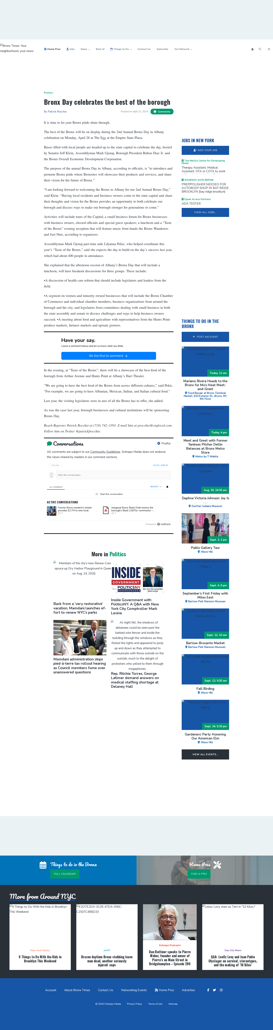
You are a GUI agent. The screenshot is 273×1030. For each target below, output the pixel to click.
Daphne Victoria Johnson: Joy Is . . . (205, 502)
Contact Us (144, 49)
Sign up (164, 465)
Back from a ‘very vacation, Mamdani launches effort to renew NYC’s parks (79, 608)
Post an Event (207, 336)
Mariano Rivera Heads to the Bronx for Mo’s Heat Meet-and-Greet (205, 389)
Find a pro (199, 873)
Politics (48, 92)
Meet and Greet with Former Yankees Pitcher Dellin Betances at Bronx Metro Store (205, 448)
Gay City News (232, 950)
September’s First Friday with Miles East (205, 597)
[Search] (260, 49)
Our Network (181, 49)
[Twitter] (215, 990)
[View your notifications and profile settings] (252, 49)
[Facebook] (208, 990)
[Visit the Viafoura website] (163, 524)
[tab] (56, 486)
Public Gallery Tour (205, 549)
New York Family (40, 950)
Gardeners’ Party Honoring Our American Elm (205, 738)
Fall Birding (205, 690)
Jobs (72, 49)
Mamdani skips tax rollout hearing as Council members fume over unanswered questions (79, 666)
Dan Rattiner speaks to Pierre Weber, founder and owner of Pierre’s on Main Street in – (170, 957)
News (84, 49)
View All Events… (205, 754)
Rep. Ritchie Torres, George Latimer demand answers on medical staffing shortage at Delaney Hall (135, 680)
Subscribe (162, 49)
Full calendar (65, 873)
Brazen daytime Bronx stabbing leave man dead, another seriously (107, 960)
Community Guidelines (105, 452)
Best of (100, 49)
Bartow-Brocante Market (205, 645)
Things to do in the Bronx (200, 323)
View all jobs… (205, 212)
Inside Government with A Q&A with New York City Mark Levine (135, 606)
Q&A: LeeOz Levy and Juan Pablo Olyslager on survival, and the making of (233, 960)
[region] (108, 494)
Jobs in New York (198, 140)
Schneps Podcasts (170, 945)
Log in (156, 465)
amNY (106, 950)
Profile (165, 443)
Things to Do (121, 49)
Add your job (207, 150)
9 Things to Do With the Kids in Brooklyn (40, 958)
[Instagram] (222, 990)
